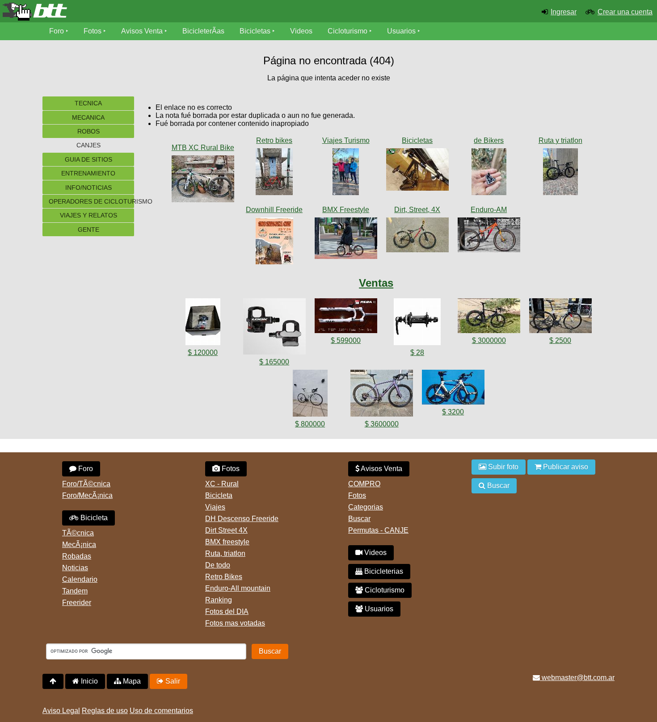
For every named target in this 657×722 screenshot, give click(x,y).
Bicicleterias (382, 571)
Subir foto (502, 467)
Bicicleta (93, 518)
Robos (88, 131)
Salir (172, 681)
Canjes (88, 145)
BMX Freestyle (345, 209)
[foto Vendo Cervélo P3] (453, 389)
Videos (301, 31)
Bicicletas (256, 31)
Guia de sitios (88, 159)
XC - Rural (222, 484)
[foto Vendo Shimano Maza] (417, 323)
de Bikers (489, 140)
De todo (217, 565)
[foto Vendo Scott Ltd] (310, 395)
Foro (56, 31)
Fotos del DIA (226, 611)
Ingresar (564, 12)
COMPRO (364, 484)
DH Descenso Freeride (241, 518)
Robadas (76, 556)
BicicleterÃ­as (203, 31)
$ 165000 (274, 362)
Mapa (131, 681)
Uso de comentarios (161, 710)
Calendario (79, 579)
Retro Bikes (223, 576)
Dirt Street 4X (226, 530)
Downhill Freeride (274, 209)
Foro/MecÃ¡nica (87, 495)
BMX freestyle (227, 542)
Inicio (88, 681)
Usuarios (401, 31)
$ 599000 (346, 340)
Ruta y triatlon (560, 140)
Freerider (76, 602)
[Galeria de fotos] (203, 138)
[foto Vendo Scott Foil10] (560, 317)
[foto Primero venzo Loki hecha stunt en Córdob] (417, 236)
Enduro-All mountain (237, 588)
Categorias (365, 507)
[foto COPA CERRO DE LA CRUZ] (274, 242)
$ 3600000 (382, 424)
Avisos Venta (142, 31)
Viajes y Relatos (88, 215)
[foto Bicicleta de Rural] (203, 180)
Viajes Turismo (346, 140)
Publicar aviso (564, 467)
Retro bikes (274, 140)
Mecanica (88, 117)
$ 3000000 (489, 340)
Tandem (75, 591)
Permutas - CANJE (378, 530)
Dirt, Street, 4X (417, 209)
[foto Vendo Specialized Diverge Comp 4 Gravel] (381, 395)
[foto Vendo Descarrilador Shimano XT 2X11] (203, 323)
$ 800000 (310, 424)
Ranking (218, 600)
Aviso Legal (61, 710)
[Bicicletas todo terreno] (109, 12)
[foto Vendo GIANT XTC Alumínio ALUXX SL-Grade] (346, 317)
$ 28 (417, 352)
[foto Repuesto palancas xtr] (489, 173)
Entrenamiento (88, 173)
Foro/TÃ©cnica (86, 484)
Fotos (92, 31)
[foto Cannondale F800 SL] (274, 173)
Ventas (376, 283)
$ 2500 (560, 340)
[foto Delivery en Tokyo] (346, 240)
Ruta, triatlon (225, 553)
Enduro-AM (489, 209)
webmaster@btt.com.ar (577, 677)
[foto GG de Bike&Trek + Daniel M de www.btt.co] (346, 173)
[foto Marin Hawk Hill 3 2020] (489, 236)
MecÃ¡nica (79, 544)
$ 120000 (203, 352)
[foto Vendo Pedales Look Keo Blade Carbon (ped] (274, 328)
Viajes (215, 507)
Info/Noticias (88, 187)
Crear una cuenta (625, 12)
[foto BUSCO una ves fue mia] (417, 171)
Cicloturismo (347, 31)
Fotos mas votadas (235, 623)
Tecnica (88, 103)
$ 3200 (453, 412)
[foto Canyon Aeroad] (560, 173)
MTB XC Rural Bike (203, 147)
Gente (88, 229)
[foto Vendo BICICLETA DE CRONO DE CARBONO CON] (489, 317)
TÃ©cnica (78, 533)
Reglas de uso (105, 710)
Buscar (359, 518)
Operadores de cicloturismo (91, 201)
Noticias (75, 568)
